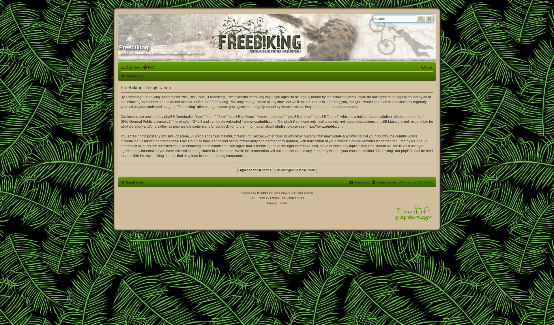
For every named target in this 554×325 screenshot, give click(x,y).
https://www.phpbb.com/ (324, 126)
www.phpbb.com (263, 122)
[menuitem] (148, 67)
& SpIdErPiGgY (294, 197)
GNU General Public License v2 (146, 122)
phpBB (261, 192)
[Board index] (174, 26)
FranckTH (276, 197)
